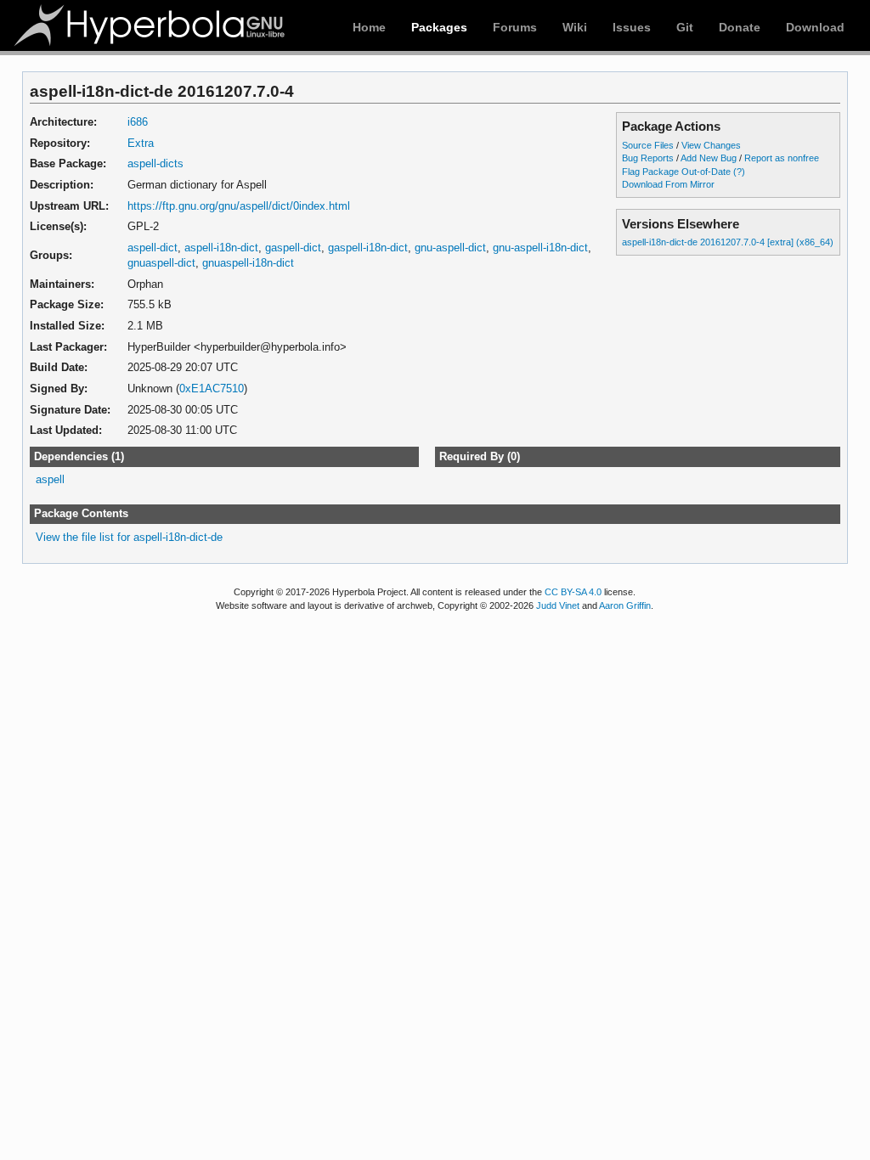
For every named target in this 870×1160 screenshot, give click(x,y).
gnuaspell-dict (161, 262)
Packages (439, 27)
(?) (739, 171)
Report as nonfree (781, 158)
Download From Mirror (668, 184)
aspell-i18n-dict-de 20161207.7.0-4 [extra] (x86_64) (727, 242)
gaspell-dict (293, 247)
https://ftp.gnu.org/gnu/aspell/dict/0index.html (238, 206)
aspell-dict (152, 247)
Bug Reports (648, 158)
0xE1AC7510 (211, 388)
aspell (50, 479)
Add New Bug (709, 158)
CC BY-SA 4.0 (573, 592)
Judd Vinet (557, 605)
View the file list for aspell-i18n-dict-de (129, 537)
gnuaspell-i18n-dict (248, 262)
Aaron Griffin (625, 605)
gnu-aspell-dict (450, 247)
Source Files (648, 145)
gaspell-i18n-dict (368, 247)
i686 (137, 121)
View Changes (711, 145)
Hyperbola (150, 25)
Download (815, 27)
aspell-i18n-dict (221, 247)
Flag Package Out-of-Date (676, 171)
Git (684, 27)
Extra (140, 143)
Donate (739, 27)
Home (369, 27)
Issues (632, 27)
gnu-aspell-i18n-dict (540, 247)
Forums (515, 27)
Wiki (574, 27)
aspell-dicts (155, 163)
